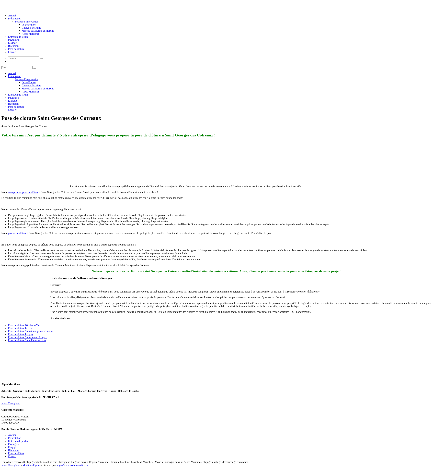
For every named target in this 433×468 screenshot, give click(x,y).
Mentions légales (31, 465)
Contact (12, 52)
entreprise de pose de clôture (23, 192)
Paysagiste (13, 39)
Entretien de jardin (18, 36)
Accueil (12, 15)
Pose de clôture (16, 49)
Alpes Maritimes (30, 33)
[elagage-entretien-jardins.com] (34, 9)
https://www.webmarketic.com (72, 465)
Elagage (12, 42)
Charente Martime (31, 27)
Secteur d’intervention (26, 21)
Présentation (14, 18)
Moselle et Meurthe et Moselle (38, 30)
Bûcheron (13, 45)
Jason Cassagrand (10, 403)
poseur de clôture (17, 233)
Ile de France (29, 24)
